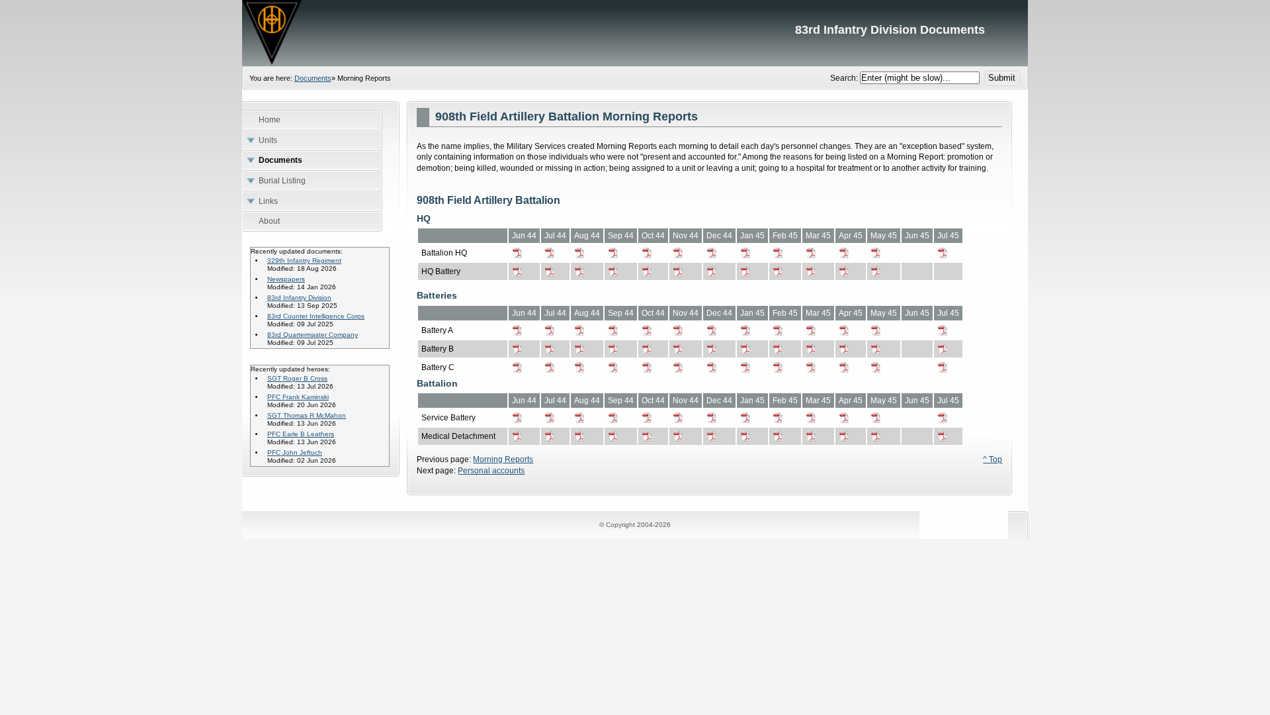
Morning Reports (503, 459)
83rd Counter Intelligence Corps (315, 316)
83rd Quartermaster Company (312, 334)
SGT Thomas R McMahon (306, 415)
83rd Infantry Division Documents (635, 33)
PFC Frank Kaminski (298, 397)
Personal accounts (491, 470)
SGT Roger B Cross (297, 378)
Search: (845, 78)
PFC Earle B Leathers (300, 434)
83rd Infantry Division (299, 297)
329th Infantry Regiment (304, 260)
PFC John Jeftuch (294, 452)
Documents (312, 78)
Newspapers (286, 279)
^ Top (992, 459)
